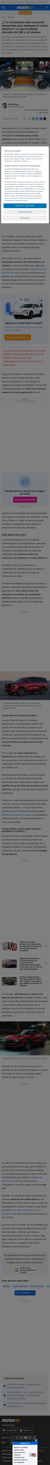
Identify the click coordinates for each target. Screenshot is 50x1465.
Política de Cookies (11, 198)
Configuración (25, 212)
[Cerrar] (36, 1440)
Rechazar (25, 218)
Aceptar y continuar (25, 206)
